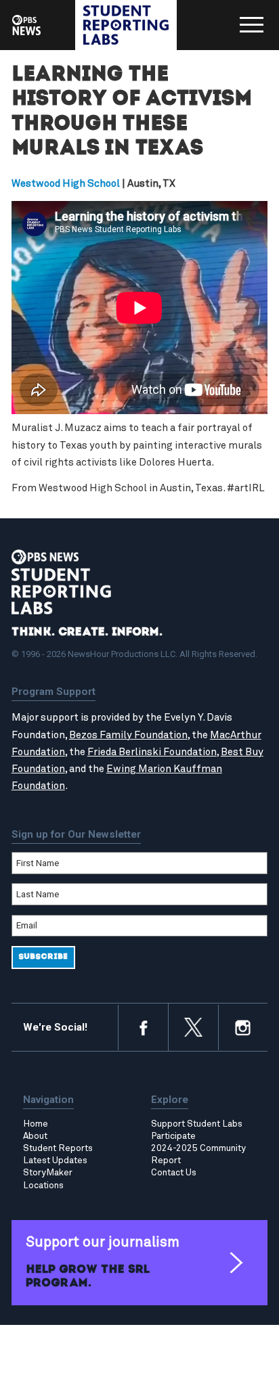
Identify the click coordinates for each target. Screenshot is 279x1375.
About (35, 1136)
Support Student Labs (196, 1124)
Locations (43, 1185)
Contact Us (173, 1172)
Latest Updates (55, 1160)
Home (35, 1124)
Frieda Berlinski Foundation (152, 752)
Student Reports (58, 1148)
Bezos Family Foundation (128, 735)
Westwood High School (66, 184)
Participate (173, 1136)
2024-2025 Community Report (198, 1154)
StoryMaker (47, 1172)
